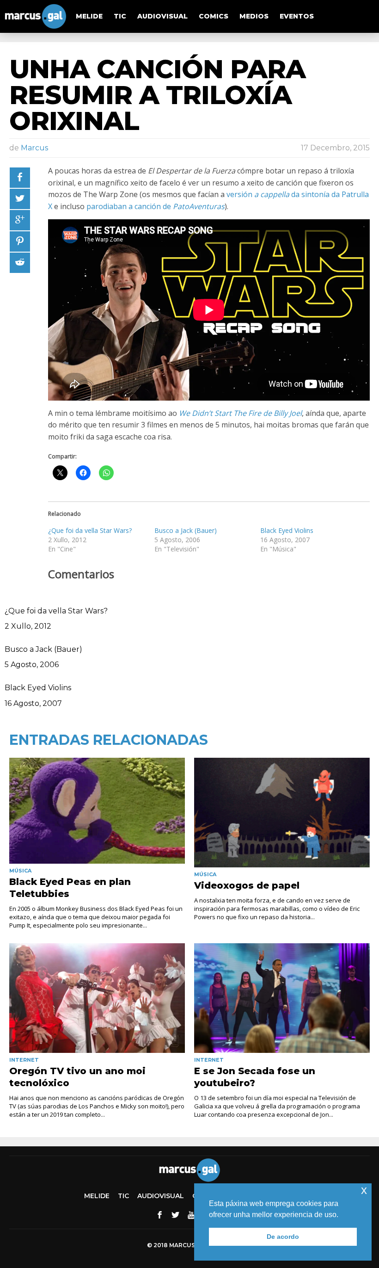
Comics (213, 16)
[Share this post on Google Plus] (20, 220)
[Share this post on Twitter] (20, 199)
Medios (254, 16)
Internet (24, 1060)
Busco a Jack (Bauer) (185, 530)
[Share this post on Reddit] (20, 263)
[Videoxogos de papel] (282, 812)
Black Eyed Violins (286, 530)
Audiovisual (162, 16)
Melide (89, 16)
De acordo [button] (283, 1236)
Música (20, 870)
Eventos (297, 16)
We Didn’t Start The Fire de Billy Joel (240, 413)
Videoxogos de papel (247, 885)
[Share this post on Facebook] (20, 177)
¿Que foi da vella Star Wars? (90, 530)
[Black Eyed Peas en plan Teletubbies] (97, 811)
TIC (120, 16)
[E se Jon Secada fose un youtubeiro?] (282, 998)
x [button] (364, 1190)
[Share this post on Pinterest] (20, 241)
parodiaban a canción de (155, 206)
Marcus (34, 147)
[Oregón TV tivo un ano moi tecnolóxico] (97, 998)
